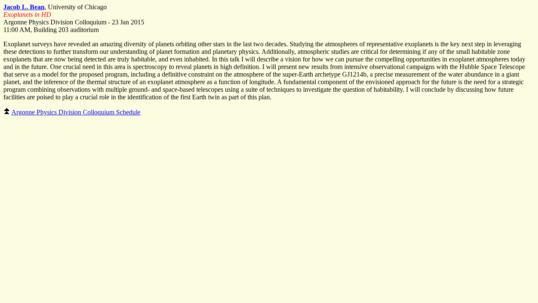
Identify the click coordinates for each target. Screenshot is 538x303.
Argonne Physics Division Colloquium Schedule (75, 112)
